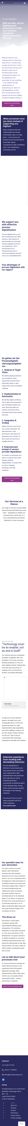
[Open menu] (24, 3)
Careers (13, 1110)
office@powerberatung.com (13, 1075)
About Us (14, 1105)
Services (13, 1108)
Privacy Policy (15, 1115)
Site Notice (14, 1113)
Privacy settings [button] (16, 1118)
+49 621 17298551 (10, 1070)
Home (13, 1103)
